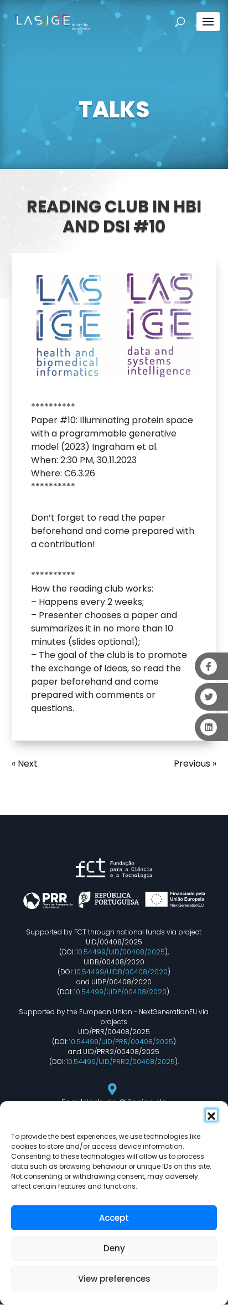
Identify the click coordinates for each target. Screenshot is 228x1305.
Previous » (195, 763)
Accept (114, 1218)
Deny (114, 1248)
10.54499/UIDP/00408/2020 (120, 991)
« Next (25, 763)
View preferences (114, 1279)
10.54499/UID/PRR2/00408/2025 (120, 1061)
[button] (211, 1115)
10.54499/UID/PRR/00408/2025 (121, 1041)
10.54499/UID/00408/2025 (120, 952)
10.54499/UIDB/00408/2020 (121, 972)
